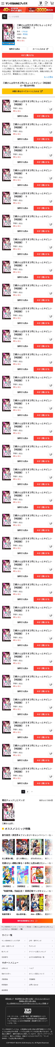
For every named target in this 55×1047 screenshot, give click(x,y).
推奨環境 (5, 990)
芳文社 (25, 34)
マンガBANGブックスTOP (11, 941)
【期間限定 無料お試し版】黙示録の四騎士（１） (37, 886)
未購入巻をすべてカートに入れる (25, 91)
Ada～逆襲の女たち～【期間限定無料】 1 (37, 914)
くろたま (24, 31)
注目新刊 (5, 957)
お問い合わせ (33, 985)
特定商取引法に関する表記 (24, 999)
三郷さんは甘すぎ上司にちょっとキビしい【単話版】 (8, 823)
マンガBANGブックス (8, 927)
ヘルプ (31, 968)
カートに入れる (39, 49)
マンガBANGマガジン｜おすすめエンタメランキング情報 (27, 1003)
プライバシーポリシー (42, 999)
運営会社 (8, 999)
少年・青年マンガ (35, 941)
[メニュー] (3, 3)
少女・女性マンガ (8, 946)
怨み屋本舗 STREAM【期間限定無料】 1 (22, 914)
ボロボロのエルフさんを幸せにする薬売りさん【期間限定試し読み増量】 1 (37, 858)
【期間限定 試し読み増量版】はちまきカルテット (8, 886)
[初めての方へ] (40, 3)
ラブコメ (21, 927)
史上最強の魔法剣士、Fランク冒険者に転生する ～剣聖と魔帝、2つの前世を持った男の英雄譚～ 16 (8, 858)
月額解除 (32, 979)
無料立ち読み (14, 49)
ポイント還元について (36, 974)
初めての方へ (6, 974)
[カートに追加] (50, 109)
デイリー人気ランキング (37, 952)
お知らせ (5, 968)
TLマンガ (32, 946)
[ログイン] (46, 3)
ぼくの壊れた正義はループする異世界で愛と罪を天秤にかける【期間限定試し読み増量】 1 (22, 858)
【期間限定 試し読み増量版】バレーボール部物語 (22, 886)
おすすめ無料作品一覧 (36, 957)
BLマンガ (5, 952)
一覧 (49, 835)
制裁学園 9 (6, 914)
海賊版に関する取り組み (27, 1001)
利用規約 (5, 985)
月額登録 (5, 979)
